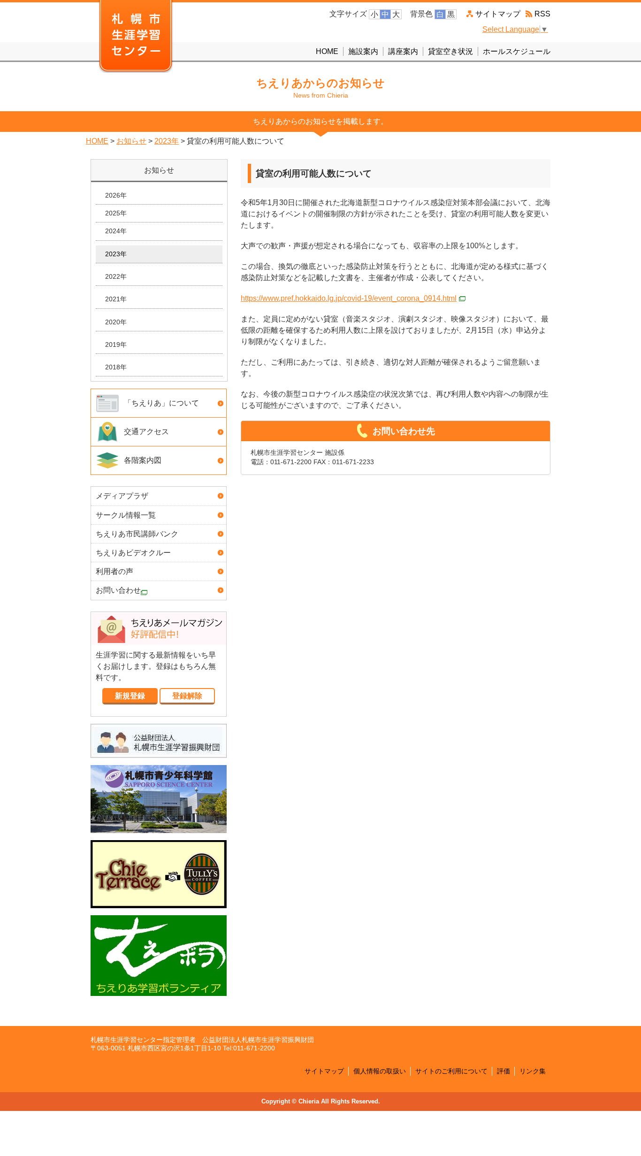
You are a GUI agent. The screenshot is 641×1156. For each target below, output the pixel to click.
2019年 (116, 344)
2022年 (116, 276)
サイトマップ (497, 14)
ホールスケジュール (516, 51)
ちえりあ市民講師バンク (137, 534)
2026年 (116, 195)
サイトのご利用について (451, 1071)
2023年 (166, 141)
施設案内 (363, 51)
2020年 (116, 322)
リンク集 (532, 1071)
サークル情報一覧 (126, 515)
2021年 (116, 299)
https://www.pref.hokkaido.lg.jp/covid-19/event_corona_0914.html (349, 298)
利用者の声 (114, 571)
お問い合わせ (118, 590)
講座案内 (403, 51)
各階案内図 (142, 460)
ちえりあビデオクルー (133, 553)
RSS (542, 14)
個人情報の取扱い (379, 1071)
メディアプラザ (122, 496)
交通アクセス (146, 432)
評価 (503, 1071)
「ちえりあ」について (161, 403)
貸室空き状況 (450, 51)
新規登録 (130, 696)
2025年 (116, 213)
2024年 (116, 231)
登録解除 (187, 696)
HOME (327, 51)
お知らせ (131, 141)
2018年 (116, 367)
